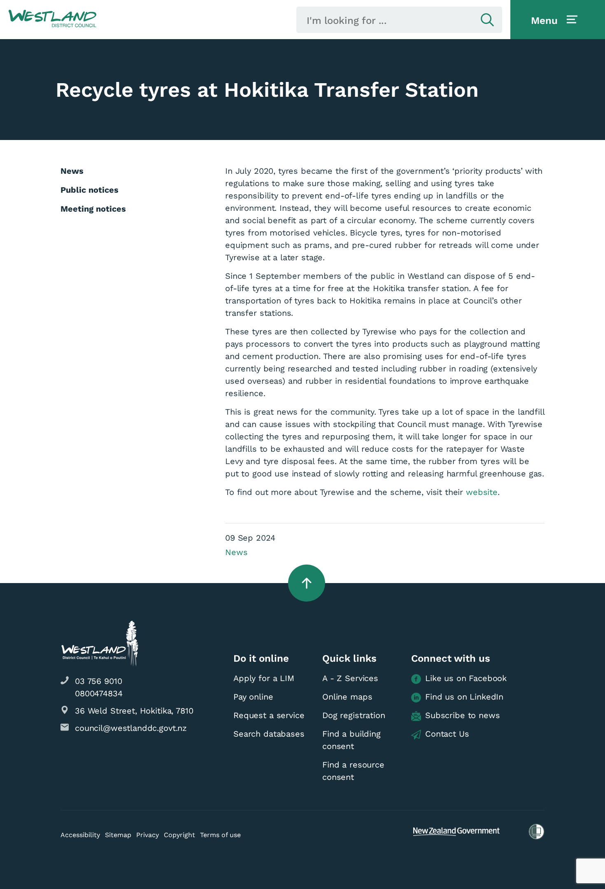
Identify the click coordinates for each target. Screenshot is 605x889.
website (482, 492)
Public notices (89, 190)
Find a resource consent (353, 771)
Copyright (179, 835)
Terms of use (220, 835)
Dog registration (353, 715)
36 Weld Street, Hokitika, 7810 (134, 711)
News (236, 552)
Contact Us (447, 734)
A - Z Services (350, 678)
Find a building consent (351, 740)
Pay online (253, 697)
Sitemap (118, 835)
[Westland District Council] (52, 18)
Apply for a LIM (263, 678)
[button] (52, 18)
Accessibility (80, 835)
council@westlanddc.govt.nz (131, 728)
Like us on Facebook (466, 678)
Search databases (269, 734)
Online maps (347, 697)
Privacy (147, 835)
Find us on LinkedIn (464, 697)
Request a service (268, 715)
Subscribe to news (462, 715)
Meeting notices (93, 209)
